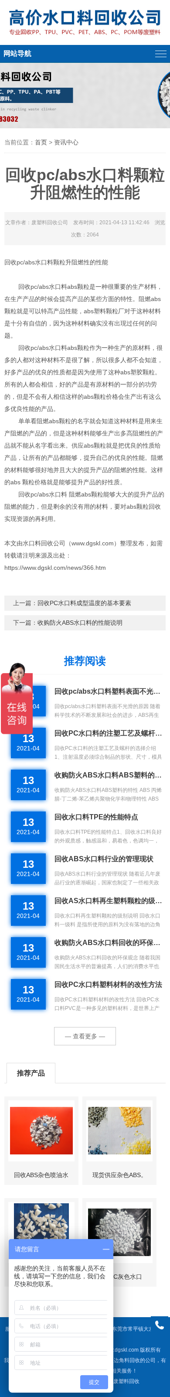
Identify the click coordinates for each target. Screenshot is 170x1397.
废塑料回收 (126, 1381)
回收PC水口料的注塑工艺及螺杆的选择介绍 (108, 733)
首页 (41, 142)
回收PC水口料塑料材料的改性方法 (108, 984)
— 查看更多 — (85, 1036)
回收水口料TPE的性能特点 (96, 817)
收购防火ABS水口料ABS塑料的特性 (108, 775)
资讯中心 (66, 142)
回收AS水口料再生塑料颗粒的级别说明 (108, 900)
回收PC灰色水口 (119, 1276)
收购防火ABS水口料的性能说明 (79, 622)
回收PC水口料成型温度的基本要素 (84, 602)
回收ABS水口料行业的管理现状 (103, 859)
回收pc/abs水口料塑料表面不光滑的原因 (108, 691)
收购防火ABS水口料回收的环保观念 (108, 942)
